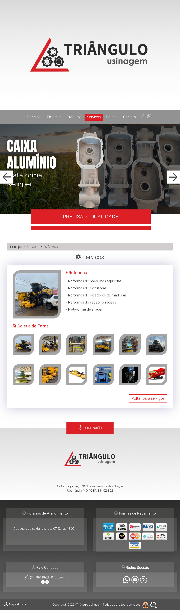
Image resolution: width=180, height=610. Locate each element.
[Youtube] (135, 580)
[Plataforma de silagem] (50, 374)
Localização (92, 428)
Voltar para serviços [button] (148, 398)
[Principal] (90, 55)
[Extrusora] (130, 374)
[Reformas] (23, 344)
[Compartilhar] (142, 117)
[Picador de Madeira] (103, 374)
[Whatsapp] (149, 116)
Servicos (33, 247)
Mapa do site (17, 604)
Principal (16, 247)
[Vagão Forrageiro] (156, 374)
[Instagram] (144, 580)
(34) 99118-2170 (42, 577)
